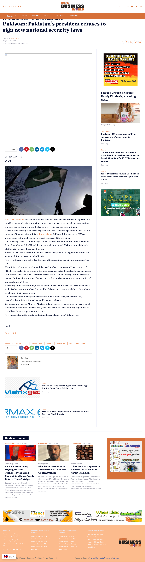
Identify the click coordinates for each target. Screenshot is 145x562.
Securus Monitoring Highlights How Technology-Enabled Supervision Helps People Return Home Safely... (19, 472)
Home (5, 19)
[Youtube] (140, 6)
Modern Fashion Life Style (96, 544)
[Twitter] (136, 6)
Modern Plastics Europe (67, 544)
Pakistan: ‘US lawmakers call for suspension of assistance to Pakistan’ (118, 137)
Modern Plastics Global (67, 539)
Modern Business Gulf (39, 541)
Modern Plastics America (68, 546)
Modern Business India (39, 536)
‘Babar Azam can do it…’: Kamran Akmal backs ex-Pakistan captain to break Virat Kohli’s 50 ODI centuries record (120, 156)
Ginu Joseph (42, 443)
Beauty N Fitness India (95, 539)
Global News (28, 19)
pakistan (61, 343)
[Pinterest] (26, 149)
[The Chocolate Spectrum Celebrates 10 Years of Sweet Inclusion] (86, 453)
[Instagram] (123, 6)
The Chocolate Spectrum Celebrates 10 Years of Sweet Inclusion (85, 469)
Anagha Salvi (106, 125)
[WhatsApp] (31, 149)
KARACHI (9, 219)
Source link (10, 333)
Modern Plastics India (66, 536)
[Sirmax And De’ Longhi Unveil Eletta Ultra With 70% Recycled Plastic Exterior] (22, 413)
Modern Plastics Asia (66, 541)
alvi (26, 343)
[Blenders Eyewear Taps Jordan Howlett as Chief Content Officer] (53, 453)
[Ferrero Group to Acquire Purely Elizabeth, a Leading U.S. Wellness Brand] (120, 113)
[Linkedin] (127, 6)
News (44, 383)
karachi (49, 343)
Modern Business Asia (39, 546)
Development (43, 464)
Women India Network (95, 534)
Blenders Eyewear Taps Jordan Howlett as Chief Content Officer (52, 469)
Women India (91, 537)
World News (15, 19)
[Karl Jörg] (12, 362)
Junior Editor (76, 443)
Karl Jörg (15, 38)
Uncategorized (76, 464)
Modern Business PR (38, 544)
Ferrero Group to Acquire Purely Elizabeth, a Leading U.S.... (118, 96)
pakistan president (78, 343)
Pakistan (20, 219)
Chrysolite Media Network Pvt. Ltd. (104, 558)
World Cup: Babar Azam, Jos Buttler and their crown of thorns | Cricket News (120, 176)
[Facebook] (119, 6)
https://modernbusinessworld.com (31, 361)
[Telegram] (132, 6)
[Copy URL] (52, 149)
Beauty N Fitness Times (95, 542)
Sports (103, 150)
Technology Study (11, 464)
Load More (35, 549)
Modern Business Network (40, 539)
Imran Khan (45, 234)
